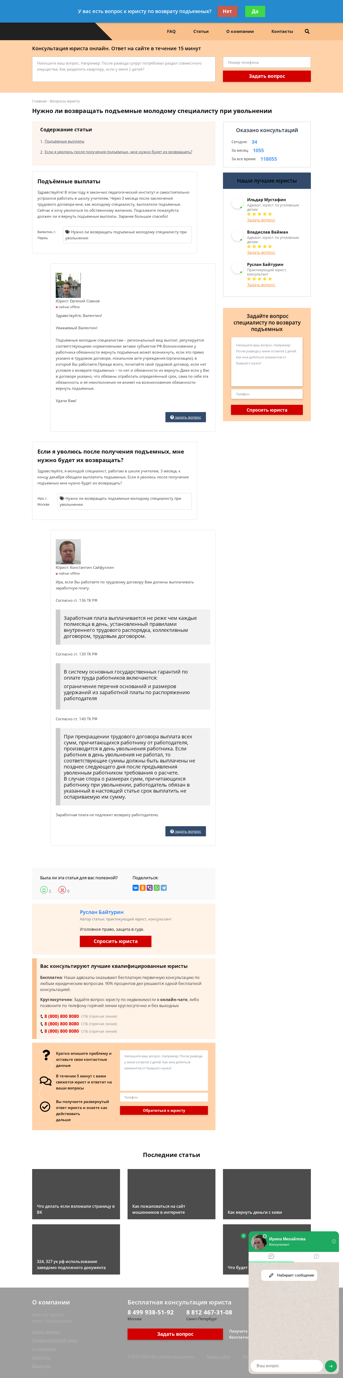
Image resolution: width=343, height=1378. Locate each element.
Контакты (282, 31)
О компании (240, 31)
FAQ (171, 31)
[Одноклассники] (143, 888)
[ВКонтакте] (136, 888)
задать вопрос (187, 417)
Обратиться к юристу (164, 1110)
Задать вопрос (267, 76)
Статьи (201, 31)
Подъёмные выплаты (64, 141)
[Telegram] (164, 888)
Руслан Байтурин (102, 912)
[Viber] (150, 888)
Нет (227, 11)
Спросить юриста (116, 941)
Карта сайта (218, 1356)
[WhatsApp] (157, 888)
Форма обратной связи (55, 1340)
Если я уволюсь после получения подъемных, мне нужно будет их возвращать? (118, 151)
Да (255, 11)
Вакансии (41, 1366)
